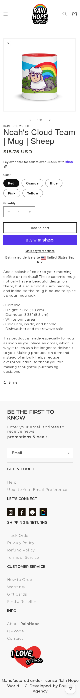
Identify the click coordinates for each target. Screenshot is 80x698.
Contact (15, 638)
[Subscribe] (68, 453)
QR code (15, 631)
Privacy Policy (20, 543)
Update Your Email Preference (37, 490)
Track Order (18, 535)
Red (11, 183)
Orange (32, 183)
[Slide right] (50, 120)
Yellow (32, 193)
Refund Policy (21, 550)
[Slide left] (30, 120)
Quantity (9, 203)
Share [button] (13, 382)
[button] (5, 14)
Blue (54, 183)
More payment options (40, 251)
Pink (12, 193)
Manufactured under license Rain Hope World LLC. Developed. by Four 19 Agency (40, 686)
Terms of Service (23, 557)
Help (11, 482)
